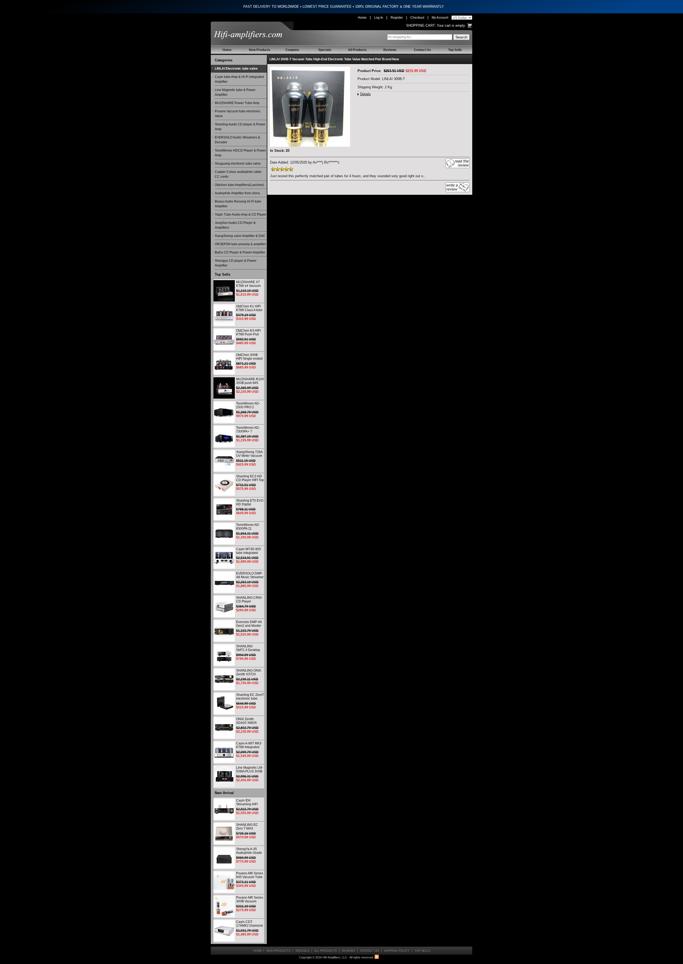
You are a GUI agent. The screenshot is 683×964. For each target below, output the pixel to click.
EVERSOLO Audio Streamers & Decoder (237, 140)
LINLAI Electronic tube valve (236, 68)
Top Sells (455, 50)
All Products (357, 50)
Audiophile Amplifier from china (237, 193)
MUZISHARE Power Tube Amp (237, 103)
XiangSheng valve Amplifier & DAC (240, 236)
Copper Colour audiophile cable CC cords (238, 174)
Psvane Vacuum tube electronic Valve (237, 113)
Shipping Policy (396, 950)
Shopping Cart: (421, 25)
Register (397, 17)
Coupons (292, 50)
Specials (324, 50)
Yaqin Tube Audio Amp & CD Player (240, 214)
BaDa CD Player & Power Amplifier (240, 252)
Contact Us (422, 50)
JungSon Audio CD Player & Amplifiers (235, 225)
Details (365, 94)
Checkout (417, 17)
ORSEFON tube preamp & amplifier (240, 244)
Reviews (389, 50)
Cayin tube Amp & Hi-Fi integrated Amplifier (239, 79)
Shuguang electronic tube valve (238, 163)
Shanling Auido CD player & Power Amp (240, 126)
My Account (440, 17)
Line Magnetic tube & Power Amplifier (235, 92)
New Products (259, 50)
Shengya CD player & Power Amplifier (235, 263)
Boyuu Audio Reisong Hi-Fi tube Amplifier (238, 204)
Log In (378, 17)
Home (362, 17)
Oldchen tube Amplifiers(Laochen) (239, 185)
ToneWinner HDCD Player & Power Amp (240, 153)
